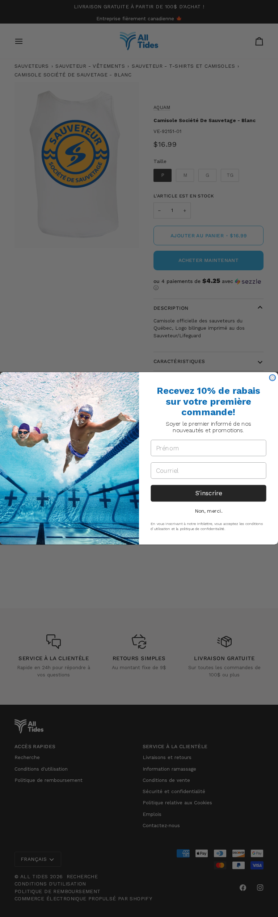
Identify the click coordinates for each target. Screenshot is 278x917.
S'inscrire (208, 493)
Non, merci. (208, 511)
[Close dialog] (272, 378)
